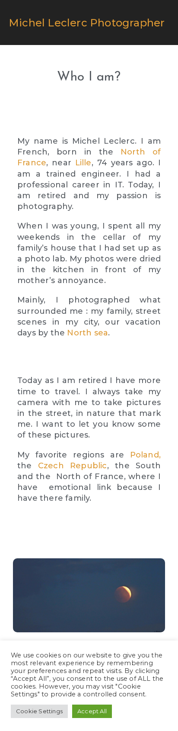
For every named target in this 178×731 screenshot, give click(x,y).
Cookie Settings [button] (39, 711)
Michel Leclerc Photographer (87, 22)
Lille (83, 162)
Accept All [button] (92, 711)
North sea (87, 333)
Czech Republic (72, 465)
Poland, (145, 455)
